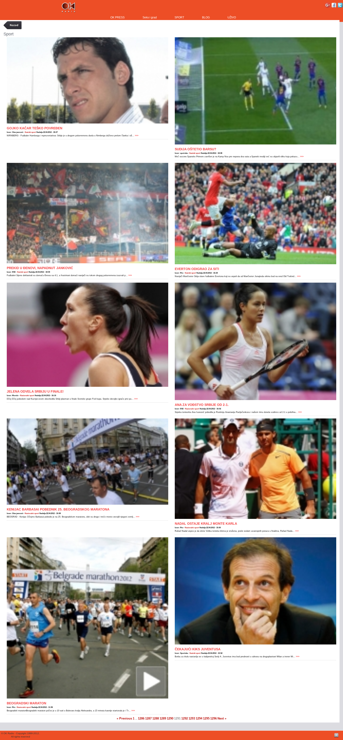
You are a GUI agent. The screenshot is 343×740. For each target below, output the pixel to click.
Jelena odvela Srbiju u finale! (35, 391)
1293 (192, 718)
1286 (141, 718)
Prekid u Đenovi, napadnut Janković (40, 268)
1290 (170, 718)
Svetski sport (30, 132)
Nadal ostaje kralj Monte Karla (206, 523)
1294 (199, 718)
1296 (213, 718)
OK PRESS (117, 17)
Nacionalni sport (27, 395)
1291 (177, 718)
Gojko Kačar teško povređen (34, 128)
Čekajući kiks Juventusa (197, 649)
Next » (221, 718)
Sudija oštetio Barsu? (195, 149)
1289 (163, 718)
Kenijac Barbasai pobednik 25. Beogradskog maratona (58, 509)
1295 (206, 718)
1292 (184, 718)
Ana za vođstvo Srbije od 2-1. (202, 405)
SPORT (179, 17)
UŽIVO (232, 17)
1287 (148, 718)
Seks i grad (150, 17)
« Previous (124, 718)
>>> (136, 135)
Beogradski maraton (26, 703)
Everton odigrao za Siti (197, 269)
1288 (155, 718)
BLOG (206, 17)
